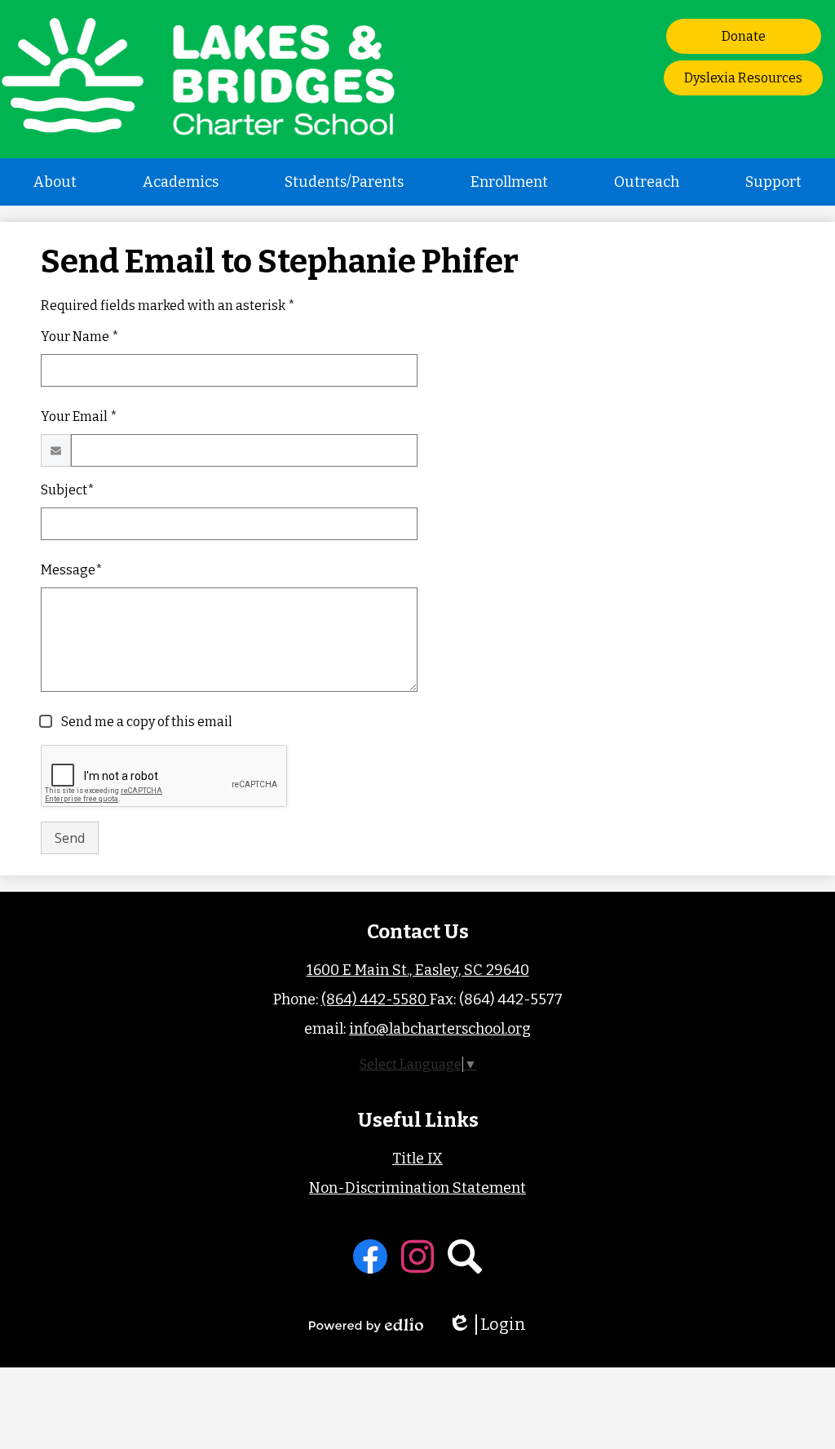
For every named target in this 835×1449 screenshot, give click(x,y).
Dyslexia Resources (743, 78)
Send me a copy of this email (145, 721)
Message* (72, 570)
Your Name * (80, 336)
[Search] (465, 1256)
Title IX (417, 1159)
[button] (55, 182)
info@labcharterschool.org (440, 1029)
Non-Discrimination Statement (417, 1188)
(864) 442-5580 (375, 999)
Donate (744, 36)
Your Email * (79, 416)
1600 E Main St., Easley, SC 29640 (418, 970)
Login (492, 1324)
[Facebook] (370, 1256)
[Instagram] (417, 1256)
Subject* (68, 490)
